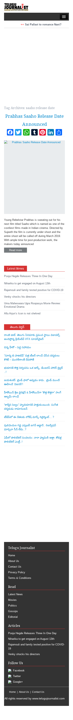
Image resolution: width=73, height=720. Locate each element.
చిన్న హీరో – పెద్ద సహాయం (17, 347)
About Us (13, 561)
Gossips (13, 611)
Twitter (16, 676)
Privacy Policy (16, 572)
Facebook (18, 670)
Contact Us (14, 566)
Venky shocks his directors (24, 654)
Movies (12, 599)
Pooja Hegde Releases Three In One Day (32, 633)
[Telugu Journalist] (16, 6)
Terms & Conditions (19, 577)
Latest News (15, 594)
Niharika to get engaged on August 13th (31, 638)
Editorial (13, 616)
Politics (12, 605)
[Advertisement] (36, 64)
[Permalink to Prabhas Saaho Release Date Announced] (34, 177)
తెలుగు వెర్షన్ (17, 327)
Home (11, 555)
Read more (15, 250)
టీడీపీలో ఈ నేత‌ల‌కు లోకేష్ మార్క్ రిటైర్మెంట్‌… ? (29, 417)
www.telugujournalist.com (48, 698)
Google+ (17, 681)
